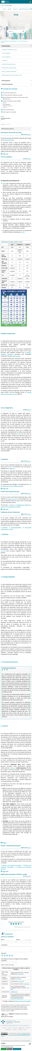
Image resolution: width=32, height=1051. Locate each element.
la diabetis (28, 352)
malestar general (18, 486)
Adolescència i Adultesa (23, 505)
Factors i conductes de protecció (9, 71)
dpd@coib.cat (14, 991)
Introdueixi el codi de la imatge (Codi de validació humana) (14, 959)
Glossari (14, 1029)
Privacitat (4, 1027)
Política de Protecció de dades (22, 1001)
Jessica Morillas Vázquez (5, 118)
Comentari (4, 945)
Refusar (9, 1049)
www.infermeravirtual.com (17, 998)
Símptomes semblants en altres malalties (12, 101)
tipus (19, 434)
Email (23, 939)
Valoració (3, 953)
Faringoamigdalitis (6, 104)
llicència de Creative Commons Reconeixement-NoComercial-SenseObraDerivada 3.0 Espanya (16, 1035)
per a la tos (10, 486)
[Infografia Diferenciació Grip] (14, 326)
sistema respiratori (9, 140)
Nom (2, 939)
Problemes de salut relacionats (9, 67)
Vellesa (3, 507)
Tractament (4, 60)
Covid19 (11, 529)
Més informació (16, 1049)
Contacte (20, 1029)
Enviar (4, 1014)
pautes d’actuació (13, 499)
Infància (12, 505)
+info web (20, 974)
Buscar (24, 1029)
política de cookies (9, 1046)
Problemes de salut (7, 41)
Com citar (8, 124)
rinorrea (3, 551)
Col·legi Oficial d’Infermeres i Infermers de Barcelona (18, 1025)
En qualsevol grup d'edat (13, 507)
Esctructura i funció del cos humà (9, 49)
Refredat (4, 102)
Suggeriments (21, 1027)
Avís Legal (15, 1027)
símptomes (11, 468)
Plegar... (4, 843)
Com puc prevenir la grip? (8, 109)
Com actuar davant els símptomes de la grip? (12, 95)
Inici (1, 41)
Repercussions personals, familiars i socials (12, 75)
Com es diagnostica (6, 57)
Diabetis (9, 9)
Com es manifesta (6, 53)
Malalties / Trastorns (17, 41)
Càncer (4, 9)
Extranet (27, 1027)
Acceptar (4, 1049)
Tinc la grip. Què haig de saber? (10, 92)
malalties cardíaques (7, 354)
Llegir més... (5, 154)
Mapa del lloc (8, 1029)
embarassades (16, 356)
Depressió (15, 9)
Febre (4, 183)
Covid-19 (4, 107)
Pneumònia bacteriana (7, 105)
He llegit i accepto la (16, 1002)
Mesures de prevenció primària (11, 865)
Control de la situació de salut (8, 64)
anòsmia (22, 232)
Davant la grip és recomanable (9, 112)
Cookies (9, 1027)
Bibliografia (3, 124)
